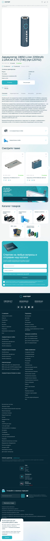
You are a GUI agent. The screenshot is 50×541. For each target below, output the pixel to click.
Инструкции (28, 322)
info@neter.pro (39, 301)
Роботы (27, 384)
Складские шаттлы (29, 356)
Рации (26, 395)
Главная (3, 5)
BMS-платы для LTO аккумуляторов (10, 369)
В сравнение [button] (17, 66)
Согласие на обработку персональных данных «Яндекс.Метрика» (18, 514)
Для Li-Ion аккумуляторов (31, 336)
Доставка (27, 318)
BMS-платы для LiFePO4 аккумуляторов (11, 367)
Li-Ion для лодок (6, 425)
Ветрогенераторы (6, 410)
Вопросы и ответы (29, 324)
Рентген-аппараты (6, 445)
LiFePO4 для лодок (6, 423)
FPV (26, 399)
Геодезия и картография (31, 393)
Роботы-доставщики (30, 386)
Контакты (4, 324)
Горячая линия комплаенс (8, 506)
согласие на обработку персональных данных (28, 281)
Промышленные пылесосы (31, 380)
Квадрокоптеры (5, 419)
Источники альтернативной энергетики (11, 408)
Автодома (4, 430)
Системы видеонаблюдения (32, 397)
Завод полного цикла (7, 315)
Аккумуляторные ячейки (10, 5)
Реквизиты (4, 328)
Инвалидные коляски (7, 449)
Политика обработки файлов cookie (10, 512)
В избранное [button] (7, 66)
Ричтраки (27, 362)
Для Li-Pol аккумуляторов (31, 338)
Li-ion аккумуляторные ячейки (20, 5)
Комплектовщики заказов (31, 367)
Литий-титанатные (6, 343)
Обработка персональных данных (10, 508)
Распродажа (28, 315)
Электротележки (29, 369)
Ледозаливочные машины (31, 371)
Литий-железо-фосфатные (8, 341)
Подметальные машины (31, 377)
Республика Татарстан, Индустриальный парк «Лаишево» (28, 477)
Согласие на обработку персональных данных (13, 510)
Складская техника (29, 352)
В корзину (9, 82)
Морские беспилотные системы (9, 440)
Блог (3, 333)
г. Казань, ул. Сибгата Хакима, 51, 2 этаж (27, 469)
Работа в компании (6, 326)
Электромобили (6, 434)
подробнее (4, 534)
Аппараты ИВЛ (5, 447)
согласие (21, 284)
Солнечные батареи (7, 413)
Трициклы (4, 438)
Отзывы (4, 322)
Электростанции (6, 406)
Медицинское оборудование (9, 443)
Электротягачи (28, 365)
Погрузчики (27, 360)
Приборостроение (29, 390)
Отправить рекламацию (30, 326)
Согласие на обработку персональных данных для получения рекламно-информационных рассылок (24, 517)
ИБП (26, 388)
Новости (4, 318)
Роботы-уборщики (29, 382)
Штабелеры (28, 358)
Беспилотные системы (7, 404)
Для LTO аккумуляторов (31, 342)
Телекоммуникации (29, 354)
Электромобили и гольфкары (9, 428)
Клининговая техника (30, 373)
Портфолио (4, 320)
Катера (3, 417)
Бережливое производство (8, 330)
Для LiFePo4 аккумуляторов (32, 340)
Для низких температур (7, 451)
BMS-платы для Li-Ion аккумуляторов (11, 364)
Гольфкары (4, 432)
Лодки (3, 421)
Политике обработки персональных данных (27, 282)
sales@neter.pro (23, 301)
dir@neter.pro (16, 458)
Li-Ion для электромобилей (8, 436)
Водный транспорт (6, 415)
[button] (22, 154)
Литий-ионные (5, 339)
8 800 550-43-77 (8, 301)
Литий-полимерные (6, 345)
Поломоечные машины (30, 375)
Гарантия (27, 320)
